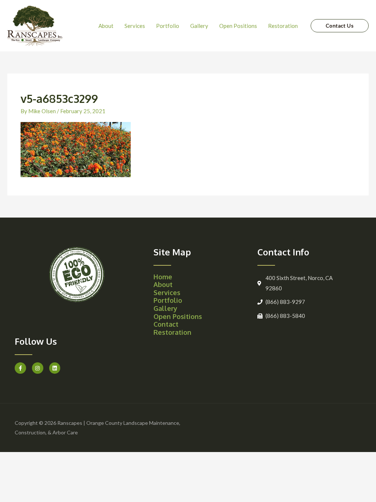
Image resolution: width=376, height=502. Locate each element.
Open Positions (177, 316)
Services (166, 292)
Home (162, 277)
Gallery (165, 308)
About (163, 284)
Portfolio (167, 300)
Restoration (172, 332)
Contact (165, 324)
